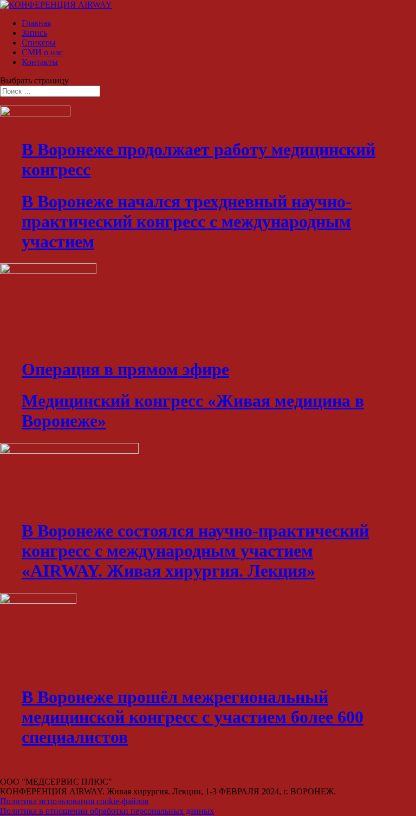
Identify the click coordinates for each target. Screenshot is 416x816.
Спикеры (39, 42)
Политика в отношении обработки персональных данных (107, 810)
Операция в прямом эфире (125, 369)
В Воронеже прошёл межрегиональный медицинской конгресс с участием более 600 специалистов (192, 717)
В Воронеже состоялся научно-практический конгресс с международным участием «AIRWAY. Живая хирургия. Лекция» (195, 550)
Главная (36, 23)
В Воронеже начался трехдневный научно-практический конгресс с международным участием (187, 221)
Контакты (40, 62)
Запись (34, 32)
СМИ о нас (42, 52)
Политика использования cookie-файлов (74, 801)
